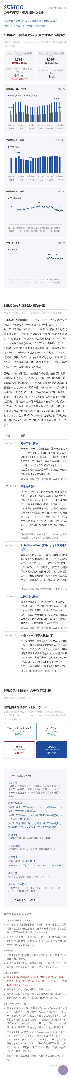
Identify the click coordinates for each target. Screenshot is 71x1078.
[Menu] (63, 1070)
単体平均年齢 (51, 71)
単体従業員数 (51, 54)
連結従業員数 (19, 54)
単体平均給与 (19, 70)
